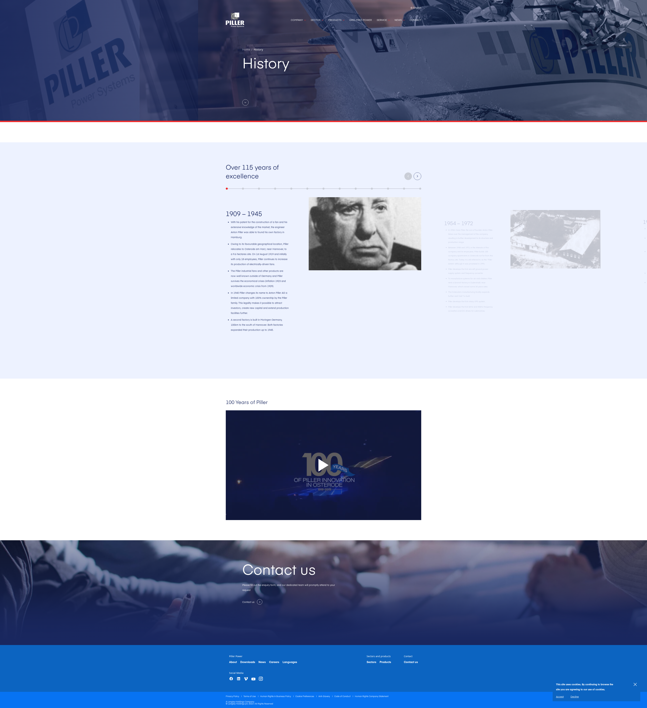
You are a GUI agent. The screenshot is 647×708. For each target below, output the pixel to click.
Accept (560, 696)
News (262, 662)
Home (246, 49)
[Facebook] (231, 679)
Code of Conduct (342, 696)
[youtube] (253, 679)
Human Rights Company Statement (371, 696)
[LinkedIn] (239, 679)
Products (385, 662)
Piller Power (235, 656)
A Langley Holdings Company (240, 701)
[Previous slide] (408, 176)
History (258, 49)
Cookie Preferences (305, 696)
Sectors (371, 662)
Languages (290, 662)
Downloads (247, 662)
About (233, 662)
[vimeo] (246, 679)
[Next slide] (417, 176)
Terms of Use (249, 696)
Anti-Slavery (324, 696)
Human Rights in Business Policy (275, 696)
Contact (408, 656)
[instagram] (261, 679)
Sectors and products (379, 656)
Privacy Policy (233, 696)
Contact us (411, 662)
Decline (575, 696)
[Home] (235, 20)
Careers (274, 662)
